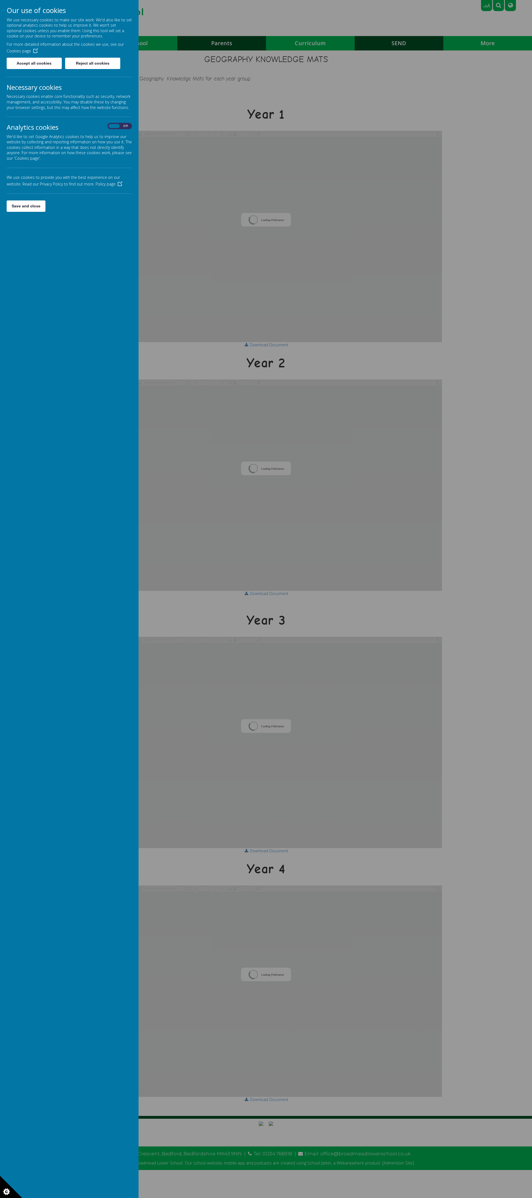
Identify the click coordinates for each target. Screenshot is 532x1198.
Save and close (26, 206)
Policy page (106, 184)
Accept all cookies (34, 63)
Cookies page (19, 51)
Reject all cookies (92, 63)
